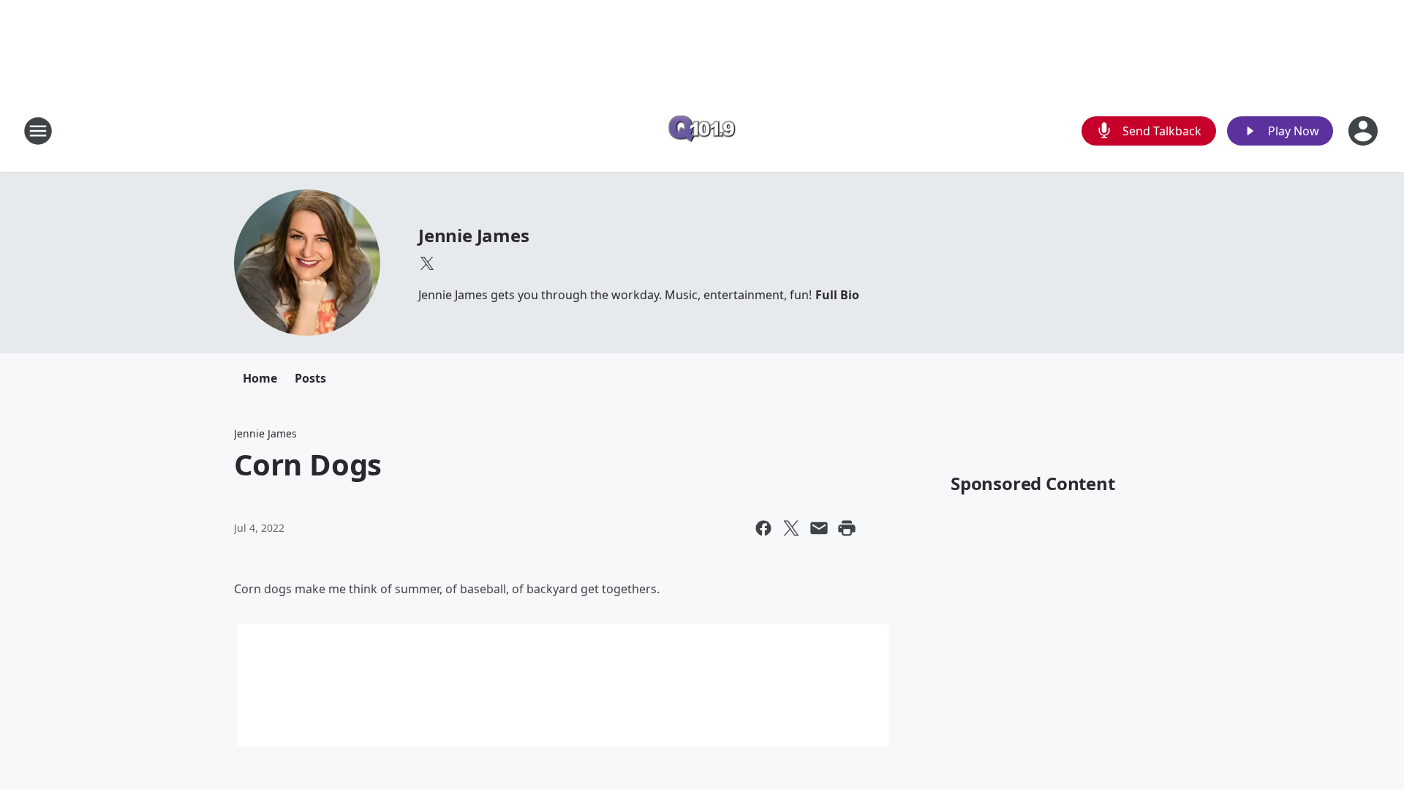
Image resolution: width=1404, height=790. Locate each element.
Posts (310, 378)
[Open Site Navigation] (38, 131)
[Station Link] (702, 130)
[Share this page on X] (791, 528)
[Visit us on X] (427, 263)
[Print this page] (847, 528)
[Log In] (1364, 131)
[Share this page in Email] (819, 528)
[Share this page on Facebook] (763, 528)
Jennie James (473, 235)
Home (260, 378)
